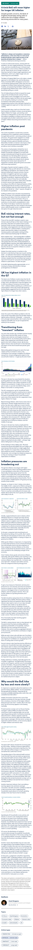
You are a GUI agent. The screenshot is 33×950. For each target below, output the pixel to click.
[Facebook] (2, 26)
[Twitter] (8, 26)
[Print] (13, 26)
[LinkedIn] (5, 26)
